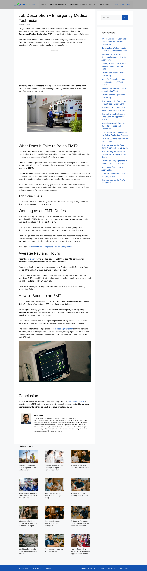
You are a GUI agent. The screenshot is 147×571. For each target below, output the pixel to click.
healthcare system (76, 401)
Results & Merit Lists (58, 4)
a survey (33, 259)
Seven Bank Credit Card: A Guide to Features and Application (113, 126)
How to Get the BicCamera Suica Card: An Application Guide (113, 117)
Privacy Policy (123, 568)
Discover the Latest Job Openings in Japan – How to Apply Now (113, 57)
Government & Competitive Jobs (82, 4)
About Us (91, 568)
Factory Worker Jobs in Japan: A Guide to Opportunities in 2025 (114, 66)
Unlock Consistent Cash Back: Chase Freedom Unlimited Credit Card (114, 41)
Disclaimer (112, 568)
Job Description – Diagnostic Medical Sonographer (50, 247)
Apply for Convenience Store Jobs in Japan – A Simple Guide (113, 82)
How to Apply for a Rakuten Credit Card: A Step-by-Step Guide (113, 154)
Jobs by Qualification (123, 4)
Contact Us (101, 568)
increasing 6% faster (64, 329)
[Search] (125, 17)
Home (43, 4)
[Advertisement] (55, 66)
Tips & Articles (104, 4)
